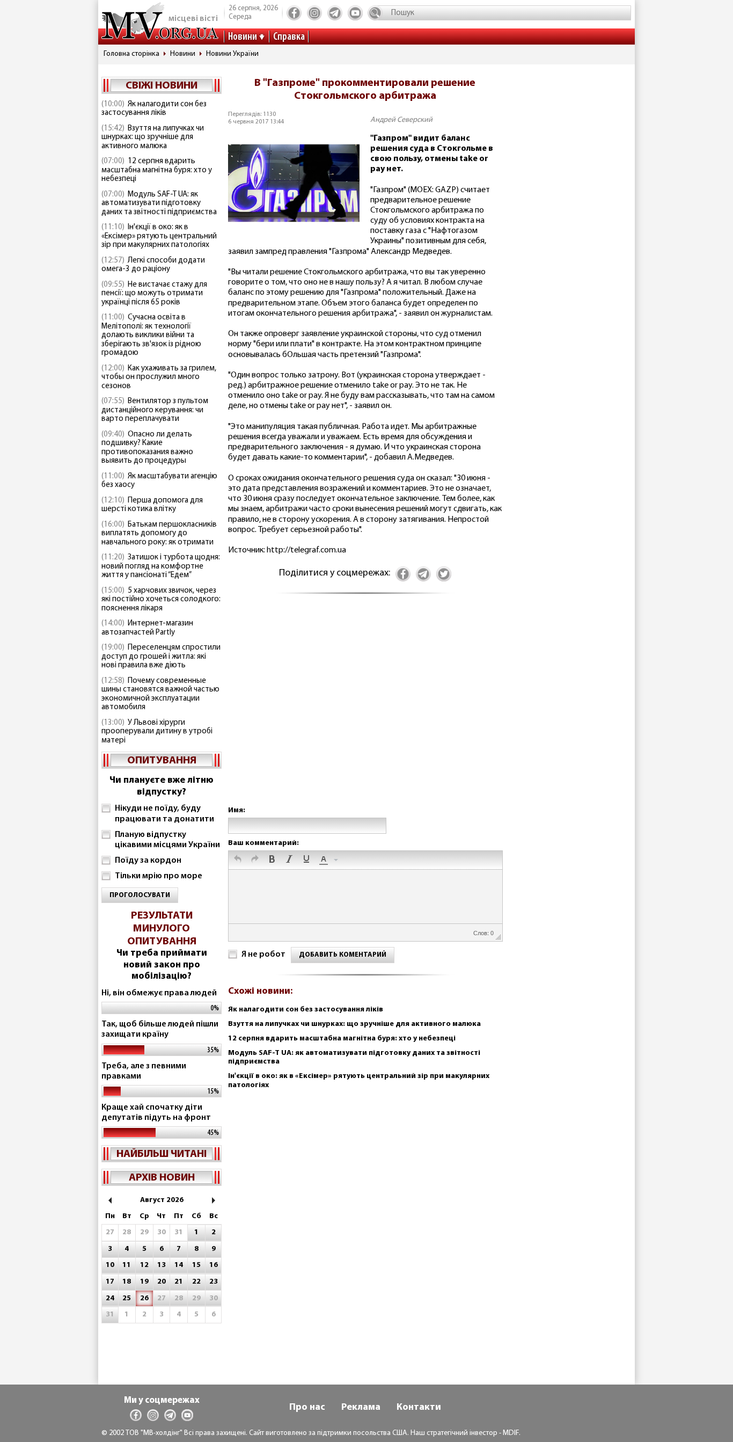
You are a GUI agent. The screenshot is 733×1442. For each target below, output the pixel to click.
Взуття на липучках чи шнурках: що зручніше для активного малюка (152, 137)
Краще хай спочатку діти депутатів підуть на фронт (156, 1112)
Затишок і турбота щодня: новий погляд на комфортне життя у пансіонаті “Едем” (160, 566)
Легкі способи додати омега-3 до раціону (153, 265)
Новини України (232, 54)
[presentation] (237, 860)
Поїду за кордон (148, 860)
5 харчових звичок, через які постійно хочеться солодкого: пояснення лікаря (161, 600)
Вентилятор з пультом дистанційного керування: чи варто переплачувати (154, 410)
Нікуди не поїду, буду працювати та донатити (164, 813)
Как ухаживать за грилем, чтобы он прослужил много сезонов (158, 377)
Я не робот (263, 954)
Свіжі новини (161, 86)
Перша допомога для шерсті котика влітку (152, 505)
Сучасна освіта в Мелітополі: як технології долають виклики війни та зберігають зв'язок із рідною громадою (151, 335)
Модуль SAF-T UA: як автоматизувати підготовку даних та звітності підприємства (159, 203)
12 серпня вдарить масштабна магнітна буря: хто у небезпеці (156, 170)
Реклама (360, 1407)
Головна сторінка (131, 54)
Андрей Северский (401, 120)
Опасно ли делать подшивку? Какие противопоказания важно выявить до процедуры (147, 448)
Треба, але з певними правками (143, 1071)
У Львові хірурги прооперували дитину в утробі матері (156, 732)
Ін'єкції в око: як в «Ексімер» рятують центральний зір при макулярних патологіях (159, 236)
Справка (289, 37)
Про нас (307, 1407)
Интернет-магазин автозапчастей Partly (147, 628)
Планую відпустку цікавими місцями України (167, 840)
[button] (238, 860)
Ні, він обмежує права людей (159, 993)
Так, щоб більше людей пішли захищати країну (159, 1029)
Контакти (419, 1407)
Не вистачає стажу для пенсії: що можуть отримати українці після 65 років (154, 294)
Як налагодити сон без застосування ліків (154, 109)
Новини (242, 37)
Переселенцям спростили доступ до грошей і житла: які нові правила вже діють (161, 656)
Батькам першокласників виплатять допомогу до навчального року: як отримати (159, 534)
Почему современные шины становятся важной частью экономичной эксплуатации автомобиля (160, 694)
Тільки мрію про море (158, 876)
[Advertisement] (365, 710)
